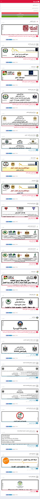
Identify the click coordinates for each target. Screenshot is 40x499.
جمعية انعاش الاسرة (32, 476)
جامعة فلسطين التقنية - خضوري (30, 135)
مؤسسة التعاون (33, 21)
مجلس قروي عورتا (33, 294)
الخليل (2, 45)
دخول (20, 13)
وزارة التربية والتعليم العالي (31, 112)
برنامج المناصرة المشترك (31, 203)
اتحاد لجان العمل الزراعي (32, 226)
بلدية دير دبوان (33, 158)
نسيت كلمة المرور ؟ (20, 14)
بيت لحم (3, 432)
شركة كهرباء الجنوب (32, 453)
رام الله (2, 22)
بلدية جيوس (34, 180)
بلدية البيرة (34, 317)
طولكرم (3, 136)
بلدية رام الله (33, 67)
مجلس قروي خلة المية (32, 44)
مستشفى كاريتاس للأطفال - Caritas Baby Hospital (26, 431)
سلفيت (2, 113)
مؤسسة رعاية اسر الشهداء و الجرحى (29, 340)
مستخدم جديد (20, 16)
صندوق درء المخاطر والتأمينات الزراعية (29, 362)
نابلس (2, 295)
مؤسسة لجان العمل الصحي (31, 408)
